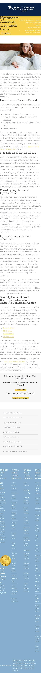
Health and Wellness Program (26, 587)
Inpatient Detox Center (14, 505)
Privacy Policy (28, 668)
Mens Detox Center (14, 545)
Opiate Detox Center (37, 598)
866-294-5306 (2, 486)
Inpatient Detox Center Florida (12, 422)
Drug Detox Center (37, 538)
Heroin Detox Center (37, 548)
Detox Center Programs (14, 485)
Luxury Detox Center (14, 535)
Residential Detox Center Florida (12, 418)
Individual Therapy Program (26, 500)
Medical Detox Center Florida (11, 427)
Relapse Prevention (15, 600)
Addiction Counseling (27, 491)
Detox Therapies (26, 484)
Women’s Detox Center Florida (12, 442)
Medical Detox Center (14, 515)
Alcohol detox (8, 336)
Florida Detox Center (20, 666)
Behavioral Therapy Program (27, 530)
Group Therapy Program (26, 510)
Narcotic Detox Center (37, 588)
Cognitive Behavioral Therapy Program (27, 542)
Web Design (23, 661)
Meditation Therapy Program (27, 565)
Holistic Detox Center (14, 525)
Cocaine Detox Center (37, 518)
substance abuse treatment (14, 361)
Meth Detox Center (37, 568)
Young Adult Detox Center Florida (12, 446)
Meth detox (7, 331)
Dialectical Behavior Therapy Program (27, 554)
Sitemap (15, 671)
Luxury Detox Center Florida (11, 432)
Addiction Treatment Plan (15, 578)
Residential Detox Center (15, 495)
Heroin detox (8, 334)
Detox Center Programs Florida (12, 413)
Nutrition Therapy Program (26, 575)
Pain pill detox (8, 328)
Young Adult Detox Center (14, 567)
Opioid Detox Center (37, 608)
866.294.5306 (20, 1)
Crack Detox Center (37, 528)
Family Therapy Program (26, 520)
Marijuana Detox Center (38, 558)
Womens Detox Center (14, 555)
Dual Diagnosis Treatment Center (15, 590)
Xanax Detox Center (37, 648)
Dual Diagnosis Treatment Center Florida (15, 451)
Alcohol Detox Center (37, 500)
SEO (14, 661)
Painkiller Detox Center (38, 628)
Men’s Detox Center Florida (11, 437)
